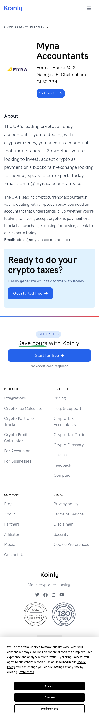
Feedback (62, 465)
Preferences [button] (26, 672)
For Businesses (17, 461)
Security (61, 534)
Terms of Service (69, 514)
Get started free (27, 293)
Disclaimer (63, 524)
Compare (62, 475)
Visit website (47, 93)
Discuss (60, 455)
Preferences (49, 708)
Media (9, 544)
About (9, 514)
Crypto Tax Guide (69, 434)
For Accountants (19, 451)
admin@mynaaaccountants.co (43, 239)
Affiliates (12, 534)
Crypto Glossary (69, 445)
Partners (12, 524)
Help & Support (67, 408)
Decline (49, 697)
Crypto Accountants (24, 27)
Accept (49, 686)
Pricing (60, 398)
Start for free (47, 355)
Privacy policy (66, 503)
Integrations (15, 398)
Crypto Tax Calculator (24, 408)
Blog (8, 503)
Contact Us (14, 554)
